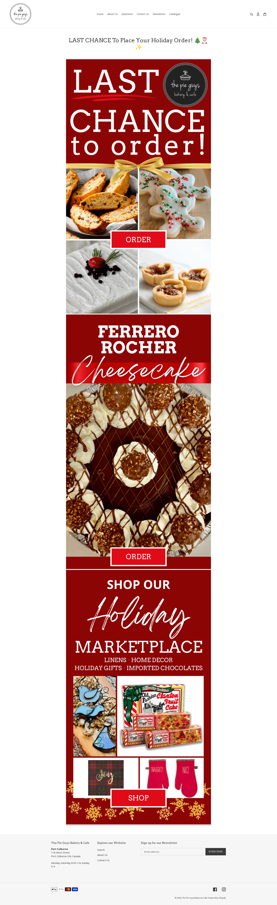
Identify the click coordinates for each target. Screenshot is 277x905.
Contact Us (103, 860)
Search (101, 849)
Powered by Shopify (217, 898)
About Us (102, 854)
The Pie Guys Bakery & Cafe (194, 898)
